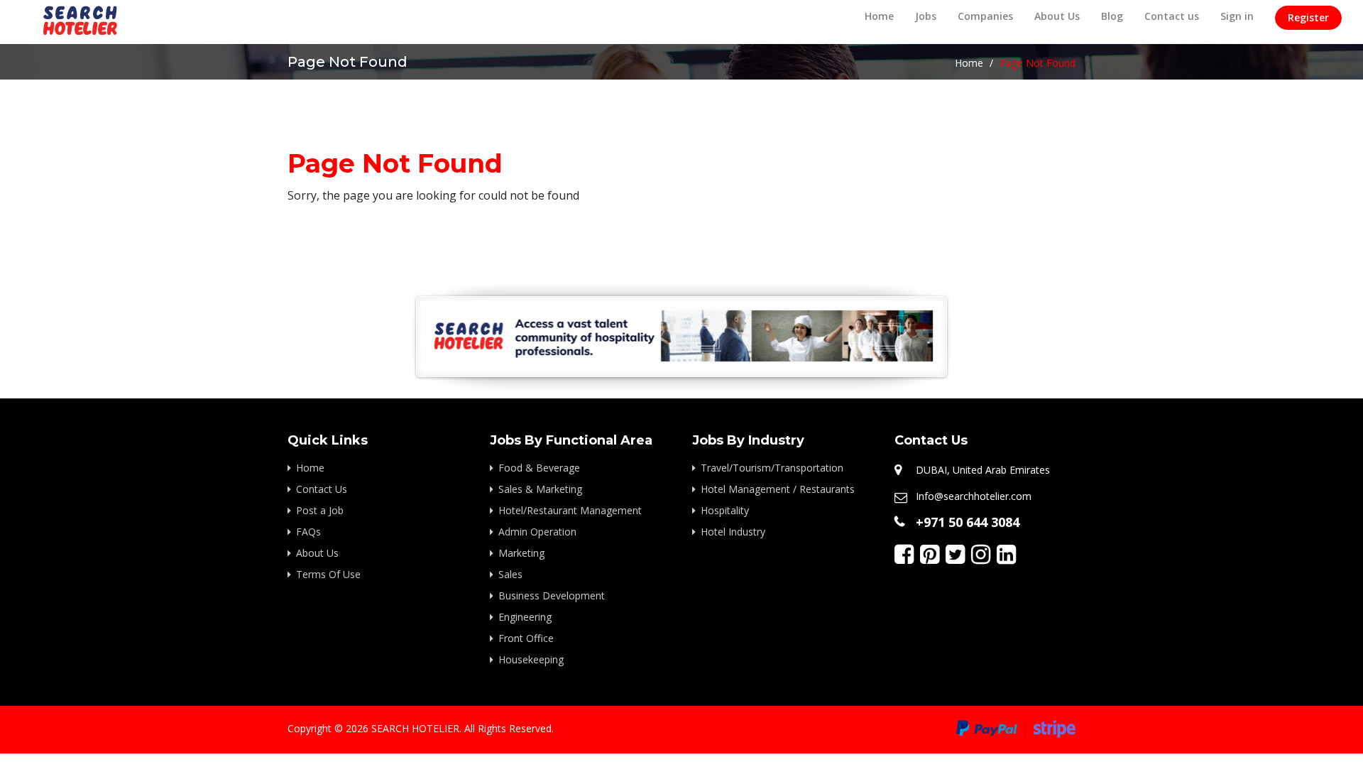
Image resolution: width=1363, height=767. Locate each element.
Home (879, 16)
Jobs (925, 16)
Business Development (551, 595)
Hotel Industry (733, 531)
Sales (510, 574)
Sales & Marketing (540, 489)
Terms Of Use (328, 574)
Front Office (526, 638)
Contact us (1171, 16)
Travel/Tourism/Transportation (772, 467)
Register (1308, 17)
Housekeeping (531, 659)
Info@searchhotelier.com (973, 496)
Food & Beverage (539, 467)
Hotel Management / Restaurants (778, 489)
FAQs (308, 531)
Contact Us (321, 489)
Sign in (1237, 16)
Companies (985, 16)
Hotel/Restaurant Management (570, 510)
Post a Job (320, 510)
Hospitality (725, 510)
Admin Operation (537, 531)
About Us (1057, 16)
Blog (1112, 16)
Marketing (521, 553)
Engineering (525, 617)
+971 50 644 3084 (967, 522)
